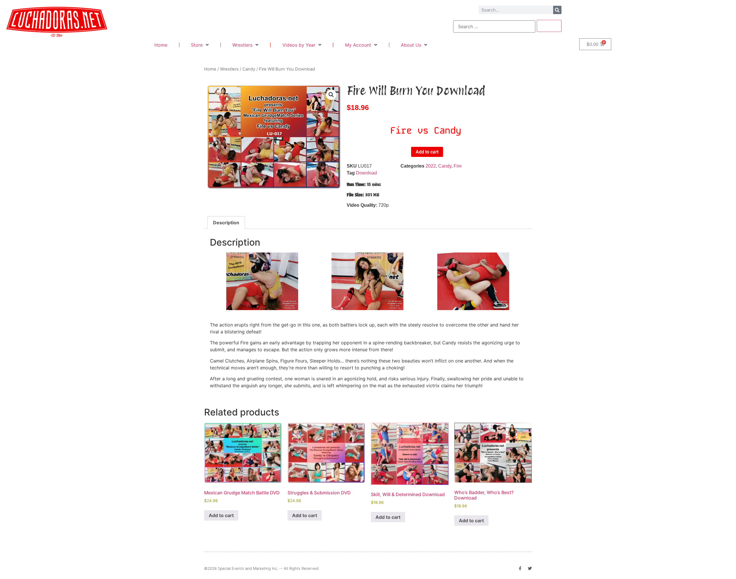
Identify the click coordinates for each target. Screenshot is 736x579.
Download (366, 172)
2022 (430, 166)
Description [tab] (226, 222)
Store (197, 45)
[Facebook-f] (520, 568)
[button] (331, 95)
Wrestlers (242, 45)
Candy (248, 69)
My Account (358, 45)
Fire (458, 166)
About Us (411, 45)
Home (160, 45)
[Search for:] (494, 26)
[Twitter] (530, 568)
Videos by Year (298, 45)
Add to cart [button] (221, 515)
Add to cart (427, 152)
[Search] (557, 10)
